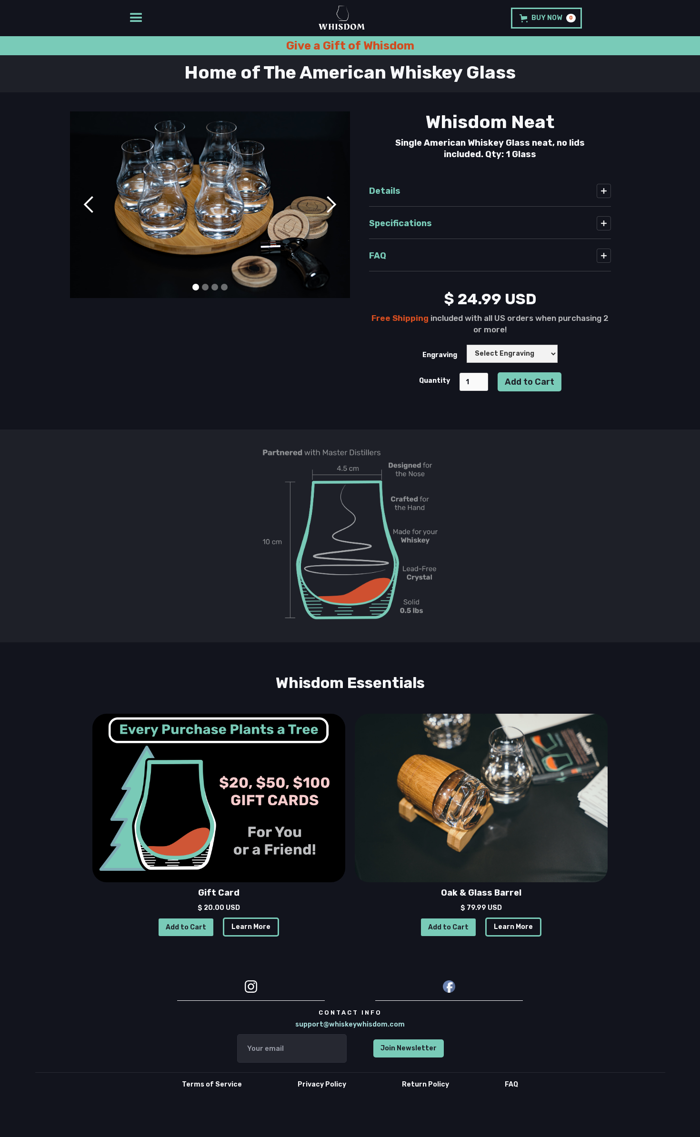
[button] (89, 204)
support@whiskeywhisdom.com (350, 1024)
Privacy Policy (322, 1084)
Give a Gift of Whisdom (350, 45)
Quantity (434, 381)
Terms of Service (212, 1084)
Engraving (439, 355)
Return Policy (425, 1084)
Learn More (250, 927)
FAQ (511, 1084)
